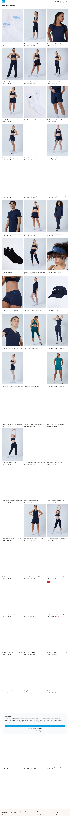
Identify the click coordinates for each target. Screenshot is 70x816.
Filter (65, 7)
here (45, 722)
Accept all (35, 725)
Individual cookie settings (35, 731)
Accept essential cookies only (35, 728)
